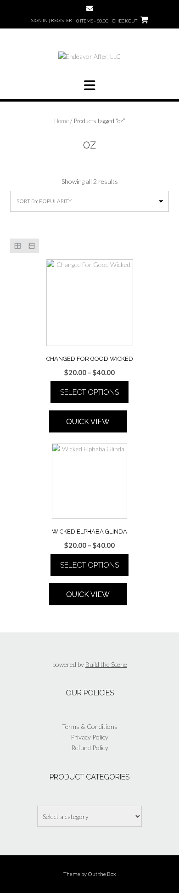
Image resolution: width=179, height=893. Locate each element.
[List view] (31, 246)
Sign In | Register (51, 20)
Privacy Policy (89, 737)
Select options (89, 392)
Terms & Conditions (89, 726)
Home (61, 121)
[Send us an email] (90, 8)
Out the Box (102, 873)
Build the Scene (106, 664)
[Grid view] (17, 246)
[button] (89, 85)
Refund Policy (89, 747)
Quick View (88, 421)
